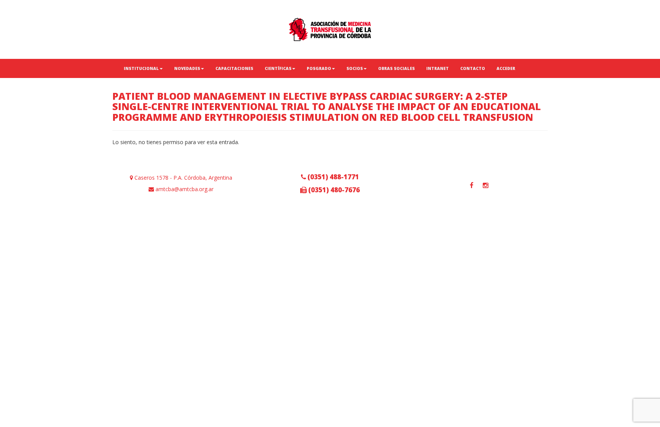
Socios (354, 68)
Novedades (187, 68)
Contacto (472, 68)
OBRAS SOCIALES (396, 68)
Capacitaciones (234, 68)
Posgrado (319, 68)
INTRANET (437, 68)
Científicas (278, 68)
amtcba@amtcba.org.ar (184, 189)
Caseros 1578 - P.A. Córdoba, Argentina (182, 177)
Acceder (506, 68)
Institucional (141, 68)
